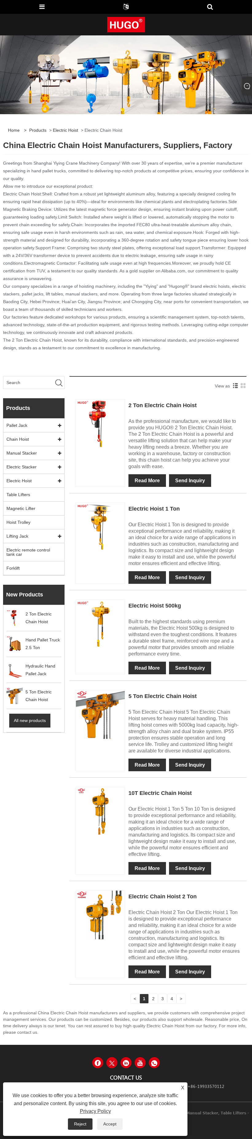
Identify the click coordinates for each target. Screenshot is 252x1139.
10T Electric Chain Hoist (160, 793)
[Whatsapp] (154, 1062)
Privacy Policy (95, 1111)
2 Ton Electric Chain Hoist (162, 405)
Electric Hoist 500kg (154, 606)
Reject (80, 1123)
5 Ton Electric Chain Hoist (162, 696)
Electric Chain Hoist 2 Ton (162, 896)
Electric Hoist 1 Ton (154, 509)
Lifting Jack (17, 536)
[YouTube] (140, 1062)
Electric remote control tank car (28, 552)
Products (37, 130)
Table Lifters (18, 494)
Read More (147, 480)
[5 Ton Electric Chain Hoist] (100, 714)
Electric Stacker (21, 466)
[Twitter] (111, 1062)
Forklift (13, 568)
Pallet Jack (16, 425)
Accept (109, 1123)
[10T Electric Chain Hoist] (100, 811)
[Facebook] (97, 1062)
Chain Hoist (17, 439)
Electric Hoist (65, 130)
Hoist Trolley (18, 522)
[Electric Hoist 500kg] (100, 623)
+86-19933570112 (205, 1086)
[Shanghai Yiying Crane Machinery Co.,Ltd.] (126, 24)
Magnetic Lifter (20, 508)
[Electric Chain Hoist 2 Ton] (100, 914)
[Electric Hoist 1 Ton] (100, 526)
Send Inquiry (190, 480)
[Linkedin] (126, 1062)
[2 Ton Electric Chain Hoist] (100, 423)
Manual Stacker (21, 453)
